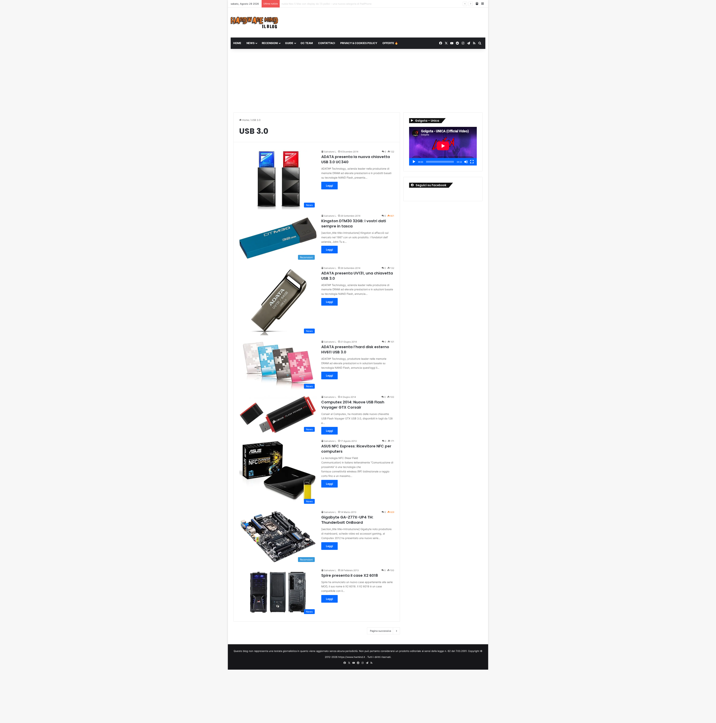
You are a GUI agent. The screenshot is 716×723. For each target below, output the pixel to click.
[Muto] (466, 162)
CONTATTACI (326, 43)
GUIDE (289, 43)
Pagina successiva (380, 630)
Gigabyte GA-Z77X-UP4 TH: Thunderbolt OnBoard (347, 520)
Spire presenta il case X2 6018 (349, 575)
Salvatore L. (330, 151)
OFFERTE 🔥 (390, 43)
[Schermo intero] (472, 162)
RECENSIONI (270, 43)
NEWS (250, 43)
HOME (237, 43)
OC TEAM (307, 43)
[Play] (414, 162)
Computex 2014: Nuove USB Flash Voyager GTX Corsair (352, 404)
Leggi (329, 185)
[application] (443, 146)
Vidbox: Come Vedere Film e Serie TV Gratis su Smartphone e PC (319, 3)
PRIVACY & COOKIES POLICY (358, 43)
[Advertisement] (358, 80)
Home (245, 119)
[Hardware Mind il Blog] (254, 22)
